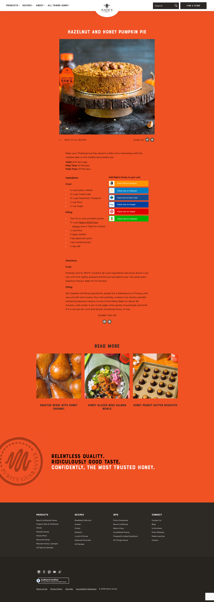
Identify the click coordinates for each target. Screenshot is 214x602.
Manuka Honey (42, 532)
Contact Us (156, 520)
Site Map (69, 589)
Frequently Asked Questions (125, 536)
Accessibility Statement (86, 589)
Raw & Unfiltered (120, 524)
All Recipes (79, 544)
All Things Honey (58, 5)
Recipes (27, 5)
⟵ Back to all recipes (72, 140)
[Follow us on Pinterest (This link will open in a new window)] (109, 322)
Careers (155, 540)
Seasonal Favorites (83, 540)
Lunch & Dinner (81, 536)
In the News (157, 528)
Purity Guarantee (120, 520)
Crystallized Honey (121, 532)
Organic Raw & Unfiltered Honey (47, 526)
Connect (157, 515)
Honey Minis (41, 536)
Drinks (77, 528)
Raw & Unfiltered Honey (46, 520)
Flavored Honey (43, 540)
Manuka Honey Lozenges (47, 544)
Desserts (78, 532)
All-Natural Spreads (44, 548)
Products (12, 5)
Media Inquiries (158, 536)
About (39, 5)
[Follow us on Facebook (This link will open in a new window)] (104, 322)
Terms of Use (41, 589)
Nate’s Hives (118, 528)
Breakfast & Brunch (83, 520)
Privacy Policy (56, 589)
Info (115, 515)
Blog (154, 524)
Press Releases (158, 532)
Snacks (78, 524)
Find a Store (193, 6)
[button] (19, 5)
